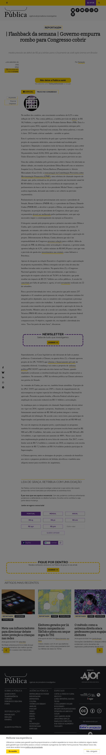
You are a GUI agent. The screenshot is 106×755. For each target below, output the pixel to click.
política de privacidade (34, 747)
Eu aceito (13, 751)
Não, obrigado (91, 751)
